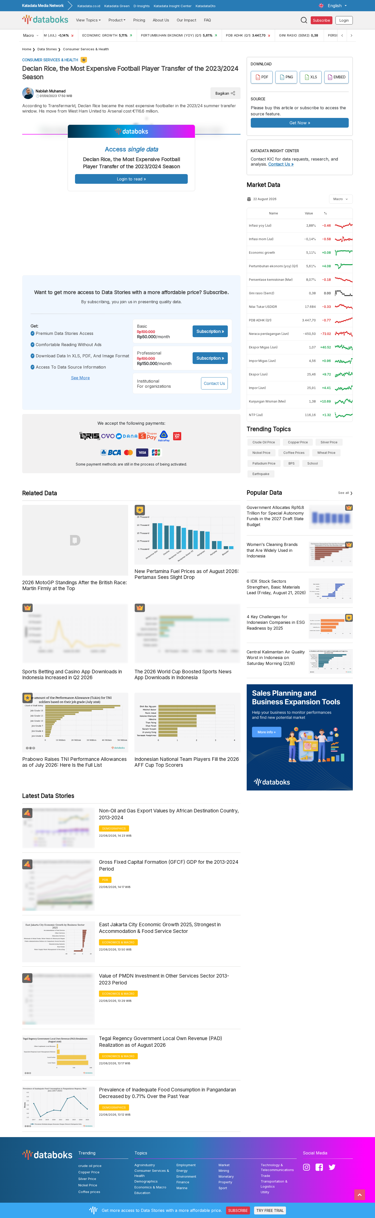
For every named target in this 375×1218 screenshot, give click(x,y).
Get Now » (300, 122)
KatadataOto (206, 6)
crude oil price (264, 442)
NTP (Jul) (256, 415)
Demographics (114, 828)
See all (343, 493)
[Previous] (342, 35)
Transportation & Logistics (274, 1183)
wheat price (326, 453)
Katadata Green (117, 6)
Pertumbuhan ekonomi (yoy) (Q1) (273, 266)
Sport (223, 1188)
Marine (182, 1188)
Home (26, 49)
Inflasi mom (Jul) (261, 239)
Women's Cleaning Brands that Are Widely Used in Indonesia (272, 550)
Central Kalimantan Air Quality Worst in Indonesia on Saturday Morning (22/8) (276, 657)
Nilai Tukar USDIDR (263, 307)
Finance (183, 1182)
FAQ (207, 20)
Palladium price (264, 463)
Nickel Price (261, 453)
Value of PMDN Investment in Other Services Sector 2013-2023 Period (164, 979)
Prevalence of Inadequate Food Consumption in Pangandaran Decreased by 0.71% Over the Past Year (167, 1093)
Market (224, 1165)
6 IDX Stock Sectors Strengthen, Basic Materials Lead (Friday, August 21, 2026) (276, 587)
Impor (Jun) (257, 388)
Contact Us (214, 383)
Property (225, 1182)
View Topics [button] (87, 20)
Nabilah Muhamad (51, 91)
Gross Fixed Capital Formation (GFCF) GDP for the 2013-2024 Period (169, 865)
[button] (333, 5)
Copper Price (298, 442)
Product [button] (115, 20)
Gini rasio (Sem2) (261, 293)
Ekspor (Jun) (258, 374)
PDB (105, 880)
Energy (182, 1170)
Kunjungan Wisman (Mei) (267, 401)
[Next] (351, 35)
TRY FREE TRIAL (270, 1210)
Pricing (139, 20)
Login (344, 20)
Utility (265, 1192)
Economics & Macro (118, 942)
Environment (186, 1176)
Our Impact (186, 20)
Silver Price (329, 442)
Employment (186, 1165)
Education (142, 1193)
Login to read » (131, 178)
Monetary (226, 1176)
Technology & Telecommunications (277, 1167)
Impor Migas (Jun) (262, 361)
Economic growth (262, 252)
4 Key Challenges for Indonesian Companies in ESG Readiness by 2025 (276, 622)
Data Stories (47, 49)
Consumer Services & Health (86, 49)
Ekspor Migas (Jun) (263, 347)
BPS (292, 463)
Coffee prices (294, 453)
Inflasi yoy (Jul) (260, 225)
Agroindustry (144, 1165)
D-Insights (142, 6)
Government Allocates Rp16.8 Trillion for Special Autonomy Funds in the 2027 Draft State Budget (275, 516)
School (312, 463)
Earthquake (261, 474)
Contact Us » (281, 164)
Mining (224, 1170)
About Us (161, 20)
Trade (265, 1176)
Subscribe (321, 20)
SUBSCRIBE (238, 1210)
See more (80, 377)
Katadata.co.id (89, 6)
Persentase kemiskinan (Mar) (271, 280)
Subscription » (210, 331)
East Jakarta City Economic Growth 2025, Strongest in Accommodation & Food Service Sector (160, 928)
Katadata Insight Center (173, 6)
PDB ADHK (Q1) (260, 320)
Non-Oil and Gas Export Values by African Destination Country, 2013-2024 (169, 814)
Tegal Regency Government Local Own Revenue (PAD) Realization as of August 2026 (160, 1042)
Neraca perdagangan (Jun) (269, 334)
